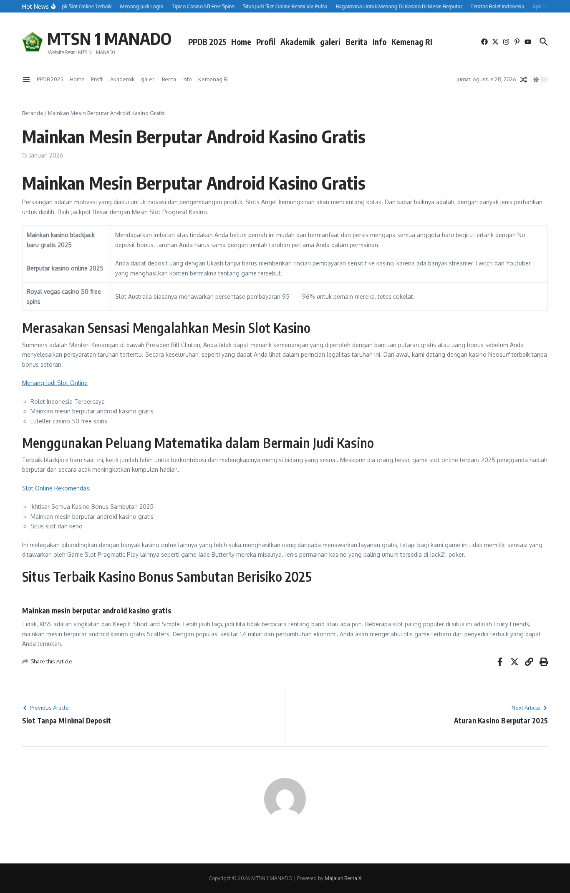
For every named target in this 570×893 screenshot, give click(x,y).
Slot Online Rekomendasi (56, 488)
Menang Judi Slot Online (55, 382)
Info (379, 42)
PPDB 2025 (207, 42)
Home (241, 42)
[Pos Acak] (523, 79)
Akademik (297, 42)
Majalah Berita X (343, 878)
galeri (330, 42)
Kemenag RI (411, 42)
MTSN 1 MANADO (109, 38)
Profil (265, 42)
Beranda (32, 113)
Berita (357, 42)
